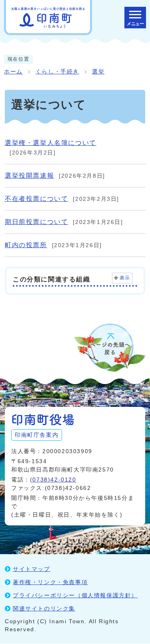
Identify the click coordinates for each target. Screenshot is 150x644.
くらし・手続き (57, 72)
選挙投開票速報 (29, 175)
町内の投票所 (26, 245)
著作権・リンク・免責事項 (50, 582)
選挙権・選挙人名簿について (50, 142)
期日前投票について (36, 221)
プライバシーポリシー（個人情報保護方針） (75, 595)
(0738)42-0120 (53, 479)
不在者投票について (36, 198)
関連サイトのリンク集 (44, 608)
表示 (125, 277)
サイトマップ (31, 569)
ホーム (13, 72)
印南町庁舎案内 (36, 435)
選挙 (98, 72)
